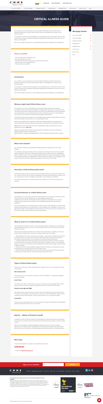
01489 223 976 (46, 3)
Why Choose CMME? (15, 8)
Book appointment (56, 3)
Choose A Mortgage (28, 8)
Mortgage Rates (51, 8)
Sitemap (77, 371)
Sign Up (72, 364)
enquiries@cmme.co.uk (27, 350)
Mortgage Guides (62, 8)
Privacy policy (68, 371)
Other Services (73, 8)
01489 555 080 (19, 346)
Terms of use (52, 371)
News (90, 8)
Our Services (46, 371)
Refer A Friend (82, 8)
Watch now (28, 127)
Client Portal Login (67, 3)
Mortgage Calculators (40, 8)
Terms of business (60, 371)
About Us (29, 371)
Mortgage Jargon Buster (37, 371)
